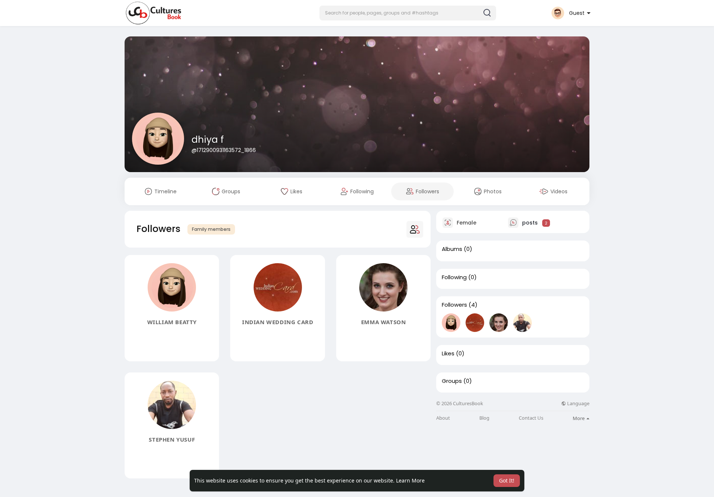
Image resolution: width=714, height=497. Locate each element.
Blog (484, 418)
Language (577, 403)
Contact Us (531, 418)
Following (454, 277)
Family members (211, 229)
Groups (452, 381)
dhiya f (208, 139)
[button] (407, 13)
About (443, 418)
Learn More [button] (410, 480)
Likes (448, 353)
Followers (454, 305)
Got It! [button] (506, 480)
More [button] (579, 418)
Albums (452, 249)
